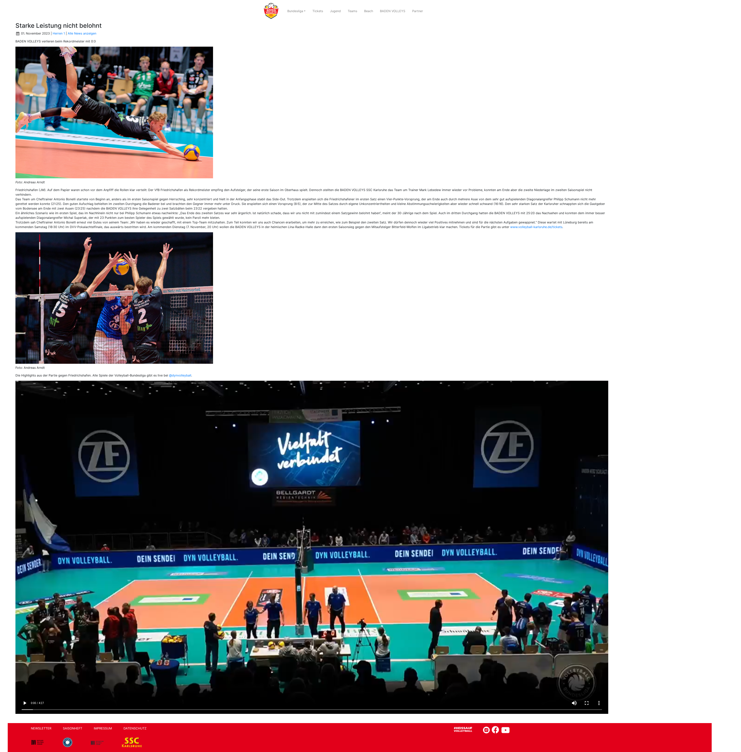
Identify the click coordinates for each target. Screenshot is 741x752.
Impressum (103, 728)
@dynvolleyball (180, 375)
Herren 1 (59, 33)
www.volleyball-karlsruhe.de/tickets (536, 227)
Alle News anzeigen (82, 33)
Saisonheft (72, 728)
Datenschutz (135, 728)
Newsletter (41, 728)
